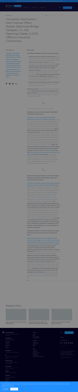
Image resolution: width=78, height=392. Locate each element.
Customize (5, 389)
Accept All (14, 389)
